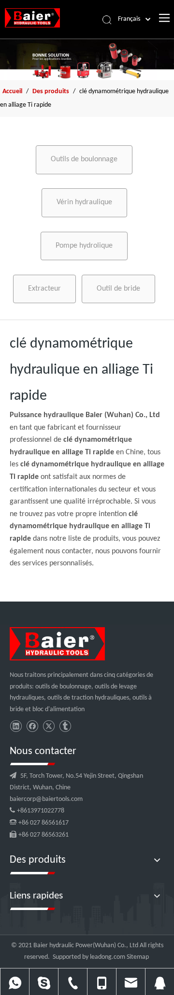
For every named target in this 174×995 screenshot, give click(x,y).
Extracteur (44, 289)
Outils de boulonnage (84, 159)
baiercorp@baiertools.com (46, 799)
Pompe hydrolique (84, 246)
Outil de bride (118, 289)
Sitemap (138, 957)
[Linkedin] (16, 726)
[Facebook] (32, 726)
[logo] (57, 643)
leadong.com (107, 957)
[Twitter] (49, 726)
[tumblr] (65, 726)
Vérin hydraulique (84, 202)
